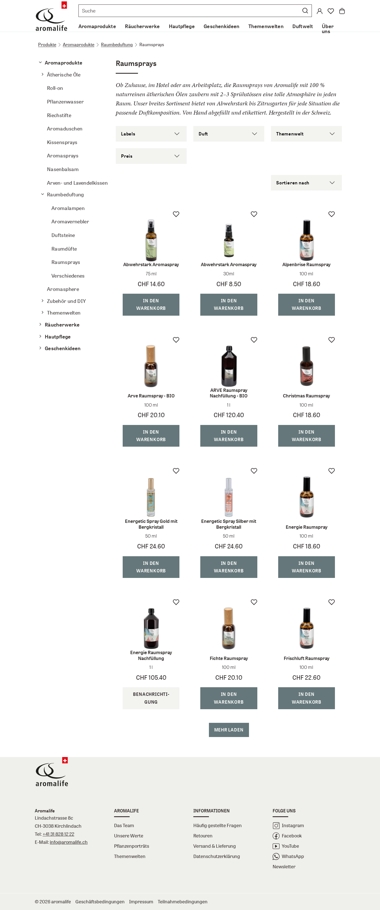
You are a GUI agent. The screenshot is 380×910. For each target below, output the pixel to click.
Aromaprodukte (78, 44)
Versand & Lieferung (214, 846)
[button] (305, 10)
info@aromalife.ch (69, 842)
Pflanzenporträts (131, 846)
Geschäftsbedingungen (100, 901)
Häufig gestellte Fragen (217, 825)
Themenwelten (129, 856)
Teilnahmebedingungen (183, 901)
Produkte (47, 44)
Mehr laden (229, 730)
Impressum (141, 901)
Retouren (203, 835)
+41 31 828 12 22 (58, 834)
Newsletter (284, 866)
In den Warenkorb (151, 304)
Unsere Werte (128, 835)
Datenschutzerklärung (216, 856)
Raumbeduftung (117, 44)
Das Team (124, 825)
